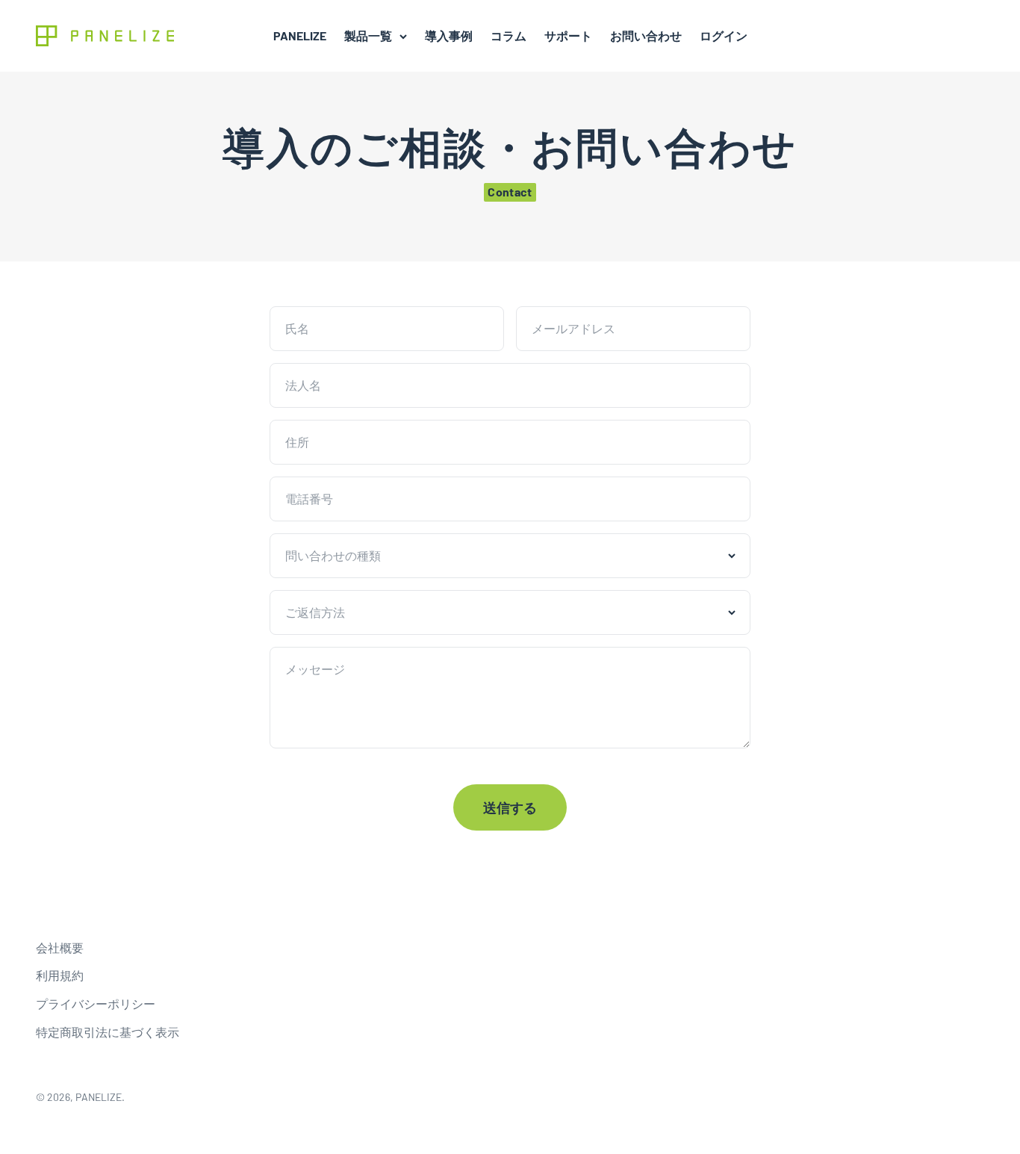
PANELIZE (299, 35)
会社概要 (60, 947)
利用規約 (60, 975)
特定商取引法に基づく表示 (107, 1032)
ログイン (723, 35)
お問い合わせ (646, 35)
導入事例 (449, 35)
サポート (568, 35)
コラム (508, 35)
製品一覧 (368, 35)
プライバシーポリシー (95, 1003)
